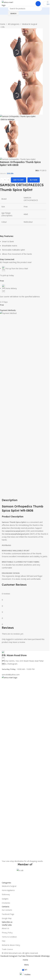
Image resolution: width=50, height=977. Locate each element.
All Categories (13, 24)
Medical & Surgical (29, 24)
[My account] (38, 3)
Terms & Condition (9, 937)
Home (2, 24)
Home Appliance (8, 890)
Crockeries (6, 903)
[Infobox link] (25, 654)
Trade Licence (7, 949)
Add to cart (18, 180)
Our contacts (7, 910)
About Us (5, 928)
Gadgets (5, 899)
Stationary (6, 894)
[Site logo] (9, 3)
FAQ (3, 941)
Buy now (33, 180)
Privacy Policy (7, 932)
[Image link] (25, 767)
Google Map (7, 918)
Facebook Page (8, 914)
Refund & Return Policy (11, 945)
